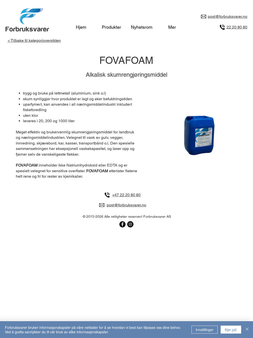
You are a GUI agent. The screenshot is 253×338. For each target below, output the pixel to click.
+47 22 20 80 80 (126, 195)
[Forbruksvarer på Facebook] (122, 224)
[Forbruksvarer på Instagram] (130, 224)
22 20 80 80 (237, 27)
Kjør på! (231, 329)
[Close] (247, 329)
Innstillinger (204, 329)
